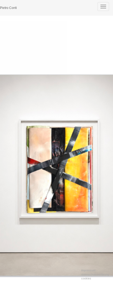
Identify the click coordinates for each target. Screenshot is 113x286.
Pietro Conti (8, 8)
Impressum (88, 270)
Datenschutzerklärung (95, 274)
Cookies (86, 278)
